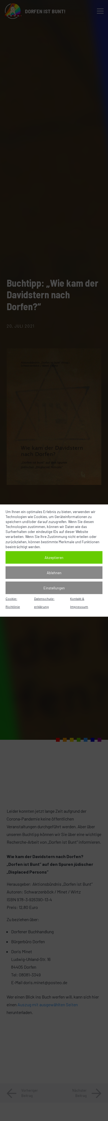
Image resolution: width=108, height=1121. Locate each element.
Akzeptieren (54, 557)
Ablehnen (54, 572)
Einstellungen (54, 588)
